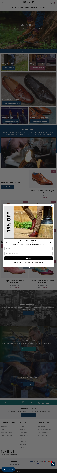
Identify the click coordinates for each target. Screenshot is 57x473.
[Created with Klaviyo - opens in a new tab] (28, 268)
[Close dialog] (52, 206)
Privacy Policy (37, 264)
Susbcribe (28, 258)
